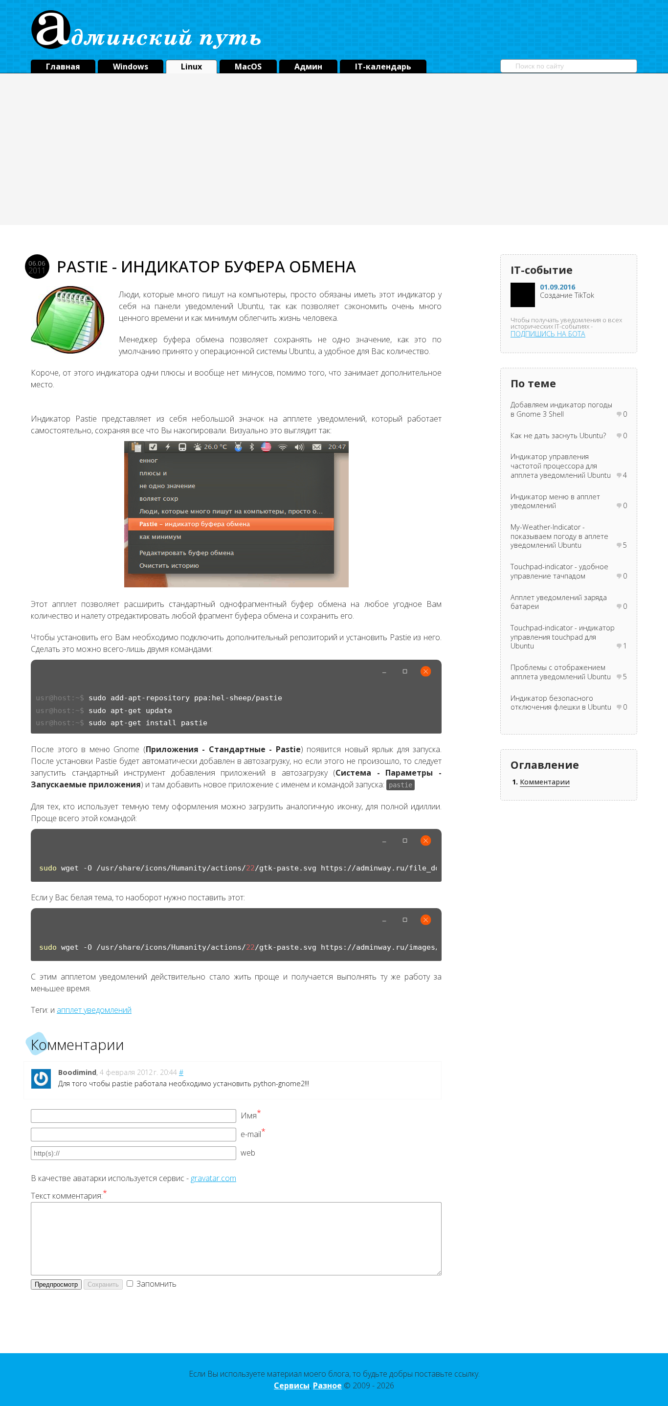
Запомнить (156, 1283)
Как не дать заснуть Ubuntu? (558, 435)
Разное (327, 1385)
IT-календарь (383, 66)
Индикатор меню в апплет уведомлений (555, 501)
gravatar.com (213, 1178)
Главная (63, 66)
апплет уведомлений (94, 1009)
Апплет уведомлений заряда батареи (559, 602)
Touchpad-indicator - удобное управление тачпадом (559, 571)
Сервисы (292, 1385)
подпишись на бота (548, 334)
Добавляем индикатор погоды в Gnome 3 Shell (561, 410)
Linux (191, 66)
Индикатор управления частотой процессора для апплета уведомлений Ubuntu (561, 465)
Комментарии (545, 781)
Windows (130, 66)
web (248, 1152)
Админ (308, 66)
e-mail (253, 1134)
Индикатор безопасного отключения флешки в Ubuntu (561, 703)
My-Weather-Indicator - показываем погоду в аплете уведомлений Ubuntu (559, 536)
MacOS (248, 66)
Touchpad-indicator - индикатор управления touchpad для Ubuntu (563, 637)
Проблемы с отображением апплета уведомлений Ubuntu (561, 672)
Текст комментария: (69, 1195)
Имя (251, 1115)
